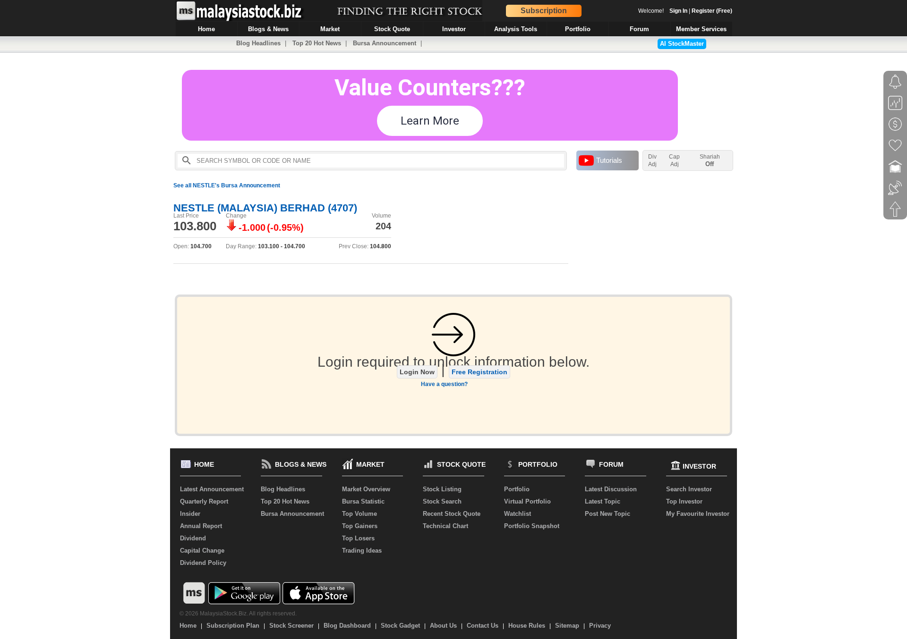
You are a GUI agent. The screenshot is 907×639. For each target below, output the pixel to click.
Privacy (600, 625)
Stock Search (442, 501)
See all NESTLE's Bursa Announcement (226, 185)
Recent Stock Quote (451, 513)
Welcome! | (685, 11)
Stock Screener (291, 625)
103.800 (194, 226)
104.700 (201, 246)
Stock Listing (442, 489)
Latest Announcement (212, 489)
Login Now (417, 372)
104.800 (380, 246)
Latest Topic (602, 501)
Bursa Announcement (384, 43)
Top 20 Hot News (316, 43)
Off (709, 164)
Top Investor (684, 501)
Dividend (193, 538)
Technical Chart (445, 526)
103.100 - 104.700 (281, 246)
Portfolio (517, 489)
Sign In (678, 11)
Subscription (544, 11)
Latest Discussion (611, 489)
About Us (443, 625)
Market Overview (366, 489)
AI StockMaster (682, 43)
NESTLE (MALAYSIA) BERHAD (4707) (265, 208)
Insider (190, 513)
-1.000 (252, 227)
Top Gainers (359, 526)
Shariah (710, 160)
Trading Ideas (362, 550)
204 (383, 226)
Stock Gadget (400, 625)
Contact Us (482, 625)
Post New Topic (607, 513)
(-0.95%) (285, 227)
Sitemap (567, 625)
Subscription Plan (232, 625)
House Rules (526, 625)
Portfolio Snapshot (531, 526)
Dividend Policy (203, 562)
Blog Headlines (258, 43)
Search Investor (689, 489)
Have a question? (444, 384)
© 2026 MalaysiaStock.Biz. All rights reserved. (238, 613)
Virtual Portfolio (527, 501)
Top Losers (358, 538)
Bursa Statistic (363, 501)
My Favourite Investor (697, 513)
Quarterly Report (204, 501)
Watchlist (517, 513)
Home (188, 625)
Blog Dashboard (347, 625)
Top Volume (359, 513)
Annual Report (201, 526)
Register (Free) (712, 11)
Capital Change (202, 550)
